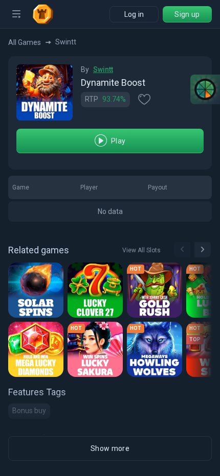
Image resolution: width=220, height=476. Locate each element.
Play (118, 141)
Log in (134, 14)
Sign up (187, 14)
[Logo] (47, 14)
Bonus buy (29, 411)
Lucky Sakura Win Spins (96, 353)
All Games (24, 42)
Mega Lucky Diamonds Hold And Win (37, 353)
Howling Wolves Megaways (156, 353)
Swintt (103, 69)
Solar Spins (34, 293)
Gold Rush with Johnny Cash (156, 293)
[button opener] (16, 14)
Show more (110, 448)
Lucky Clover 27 (96, 293)
